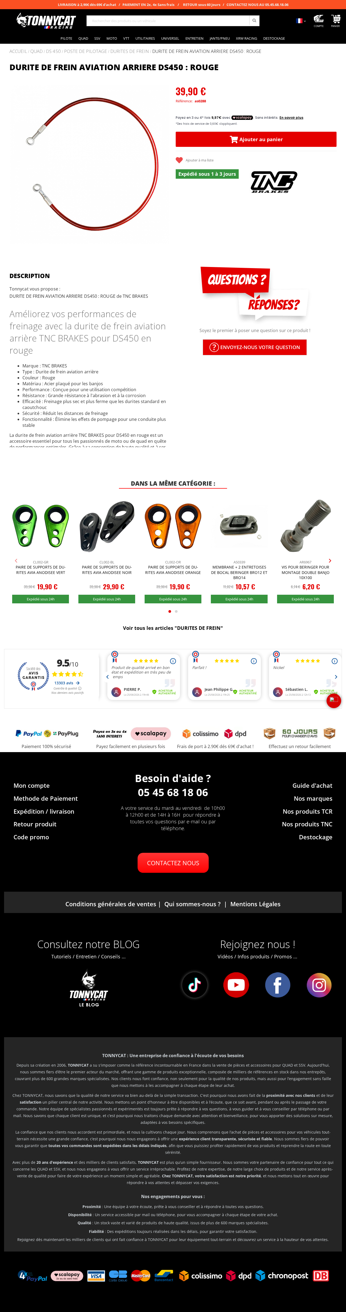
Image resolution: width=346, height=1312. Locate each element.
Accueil (18, 51)
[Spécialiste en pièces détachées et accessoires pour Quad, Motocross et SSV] (45, 21)
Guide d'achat (312, 785)
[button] (16, 164)
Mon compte (32, 785)
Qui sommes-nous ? (192, 904)
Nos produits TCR (307, 811)
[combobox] (173, 20)
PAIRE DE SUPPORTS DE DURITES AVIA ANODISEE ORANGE (173, 569)
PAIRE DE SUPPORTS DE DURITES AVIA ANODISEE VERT (41, 569)
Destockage (315, 837)
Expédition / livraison (44, 811)
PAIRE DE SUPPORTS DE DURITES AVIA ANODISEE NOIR (107, 569)
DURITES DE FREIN (129, 51)
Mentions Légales (255, 904)
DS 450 (53, 51)
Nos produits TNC (307, 824)
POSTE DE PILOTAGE (85, 51)
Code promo (31, 837)
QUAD (36, 51)
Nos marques (313, 798)
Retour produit (35, 824)
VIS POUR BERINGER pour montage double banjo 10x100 (306, 572)
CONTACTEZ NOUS (173, 863)
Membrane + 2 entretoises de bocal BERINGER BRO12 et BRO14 (239, 572)
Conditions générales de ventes (110, 904)
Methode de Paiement (46, 798)
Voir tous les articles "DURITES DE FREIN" (173, 628)
